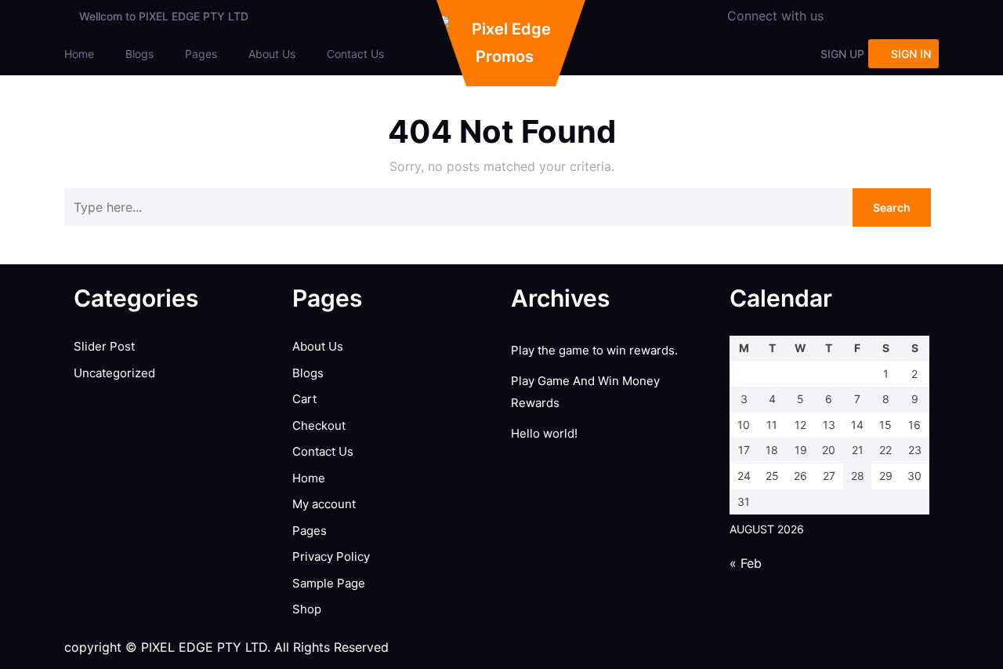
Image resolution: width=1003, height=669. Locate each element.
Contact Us (355, 53)
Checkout (319, 425)
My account (324, 503)
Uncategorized (114, 372)
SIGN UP (842, 53)
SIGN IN (911, 53)
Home (79, 53)
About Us (271, 53)
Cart (304, 398)
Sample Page (328, 583)
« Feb (746, 563)
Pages (201, 53)
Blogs (139, 53)
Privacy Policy (331, 556)
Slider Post (104, 346)
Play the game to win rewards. (594, 350)
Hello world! (544, 433)
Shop (306, 609)
